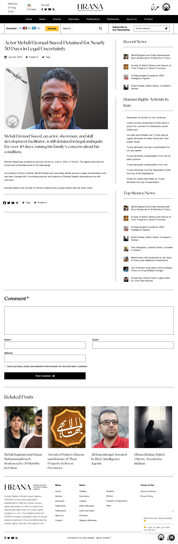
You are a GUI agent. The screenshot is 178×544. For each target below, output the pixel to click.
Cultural (82, 501)
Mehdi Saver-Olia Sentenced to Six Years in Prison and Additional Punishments (151, 259)
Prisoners (83, 515)
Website (8, 353)
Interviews (73, 19)
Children (83, 491)
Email (95, 339)
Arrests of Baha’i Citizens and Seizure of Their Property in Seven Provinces (151, 66)
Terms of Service (148, 491)
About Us (131, 19)
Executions (84, 496)
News (42, 19)
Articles (57, 19)
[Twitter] (9, 203)
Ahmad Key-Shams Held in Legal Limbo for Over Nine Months (150, 279)
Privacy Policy (146, 496)
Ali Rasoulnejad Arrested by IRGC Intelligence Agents (147, 77)
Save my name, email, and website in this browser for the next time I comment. (47, 366)
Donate (52, 28)
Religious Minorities (88, 520)
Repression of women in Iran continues (146, 117)
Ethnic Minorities (86, 506)
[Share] (17, 203)
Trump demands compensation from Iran (147, 164)
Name (8, 339)
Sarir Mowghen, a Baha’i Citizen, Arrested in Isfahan (152, 248)
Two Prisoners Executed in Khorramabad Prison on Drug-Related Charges (151, 269)
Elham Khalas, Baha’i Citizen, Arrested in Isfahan (151, 87)
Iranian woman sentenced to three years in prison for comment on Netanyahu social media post (148, 126)
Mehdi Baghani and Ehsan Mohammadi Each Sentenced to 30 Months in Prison (150, 56)
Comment (16, 298)
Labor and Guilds (86, 510)
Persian (31, 9)
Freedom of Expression (116, 501)
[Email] (13, 203)
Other (108, 505)
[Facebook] (4, 203)
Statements (113, 19)
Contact (148, 19)
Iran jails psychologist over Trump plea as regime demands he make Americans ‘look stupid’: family (148, 138)
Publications (93, 19)
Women (109, 496)
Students (110, 491)
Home (28, 19)
